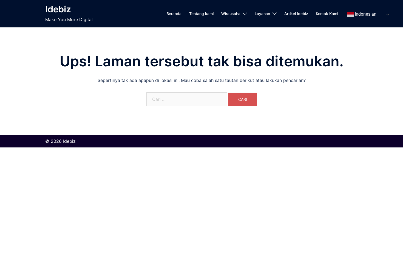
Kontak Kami (327, 13)
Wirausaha (230, 13)
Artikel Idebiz (296, 13)
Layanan (262, 13)
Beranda (173, 13)
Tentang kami (201, 13)
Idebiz (58, 9)
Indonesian (365, 14)
